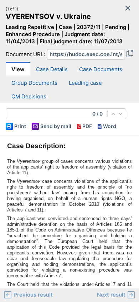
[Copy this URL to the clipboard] (130, 54)
